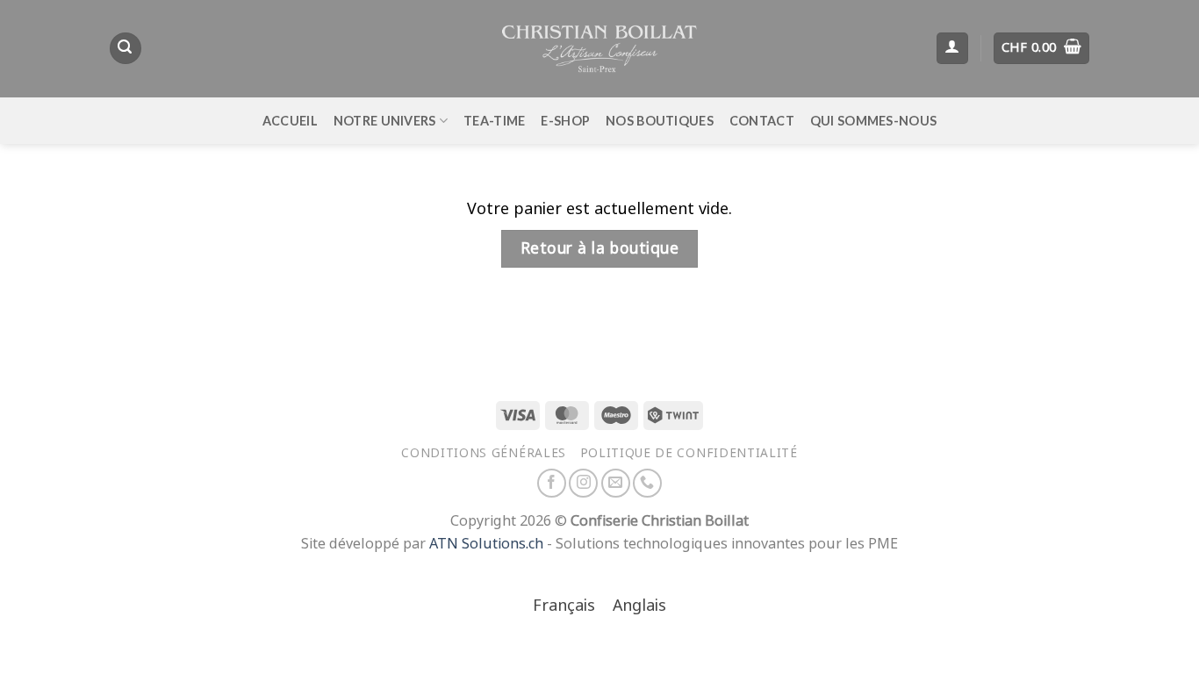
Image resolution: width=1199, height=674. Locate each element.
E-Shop (565, 120)
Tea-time (494, 120)
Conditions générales (483, 453)
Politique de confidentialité (689, 453)
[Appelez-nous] (647, 483)
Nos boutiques (660, 120)
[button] (125, 48)
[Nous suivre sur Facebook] (551, 483)
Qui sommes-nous (873, 120)
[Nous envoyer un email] (615, 483)
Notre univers (385, 120)
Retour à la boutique (599, 248)
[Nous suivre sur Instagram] (583, 483)
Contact (761, 120)
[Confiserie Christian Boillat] (599, 48)
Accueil (290, 120)
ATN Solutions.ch (486, 543)
